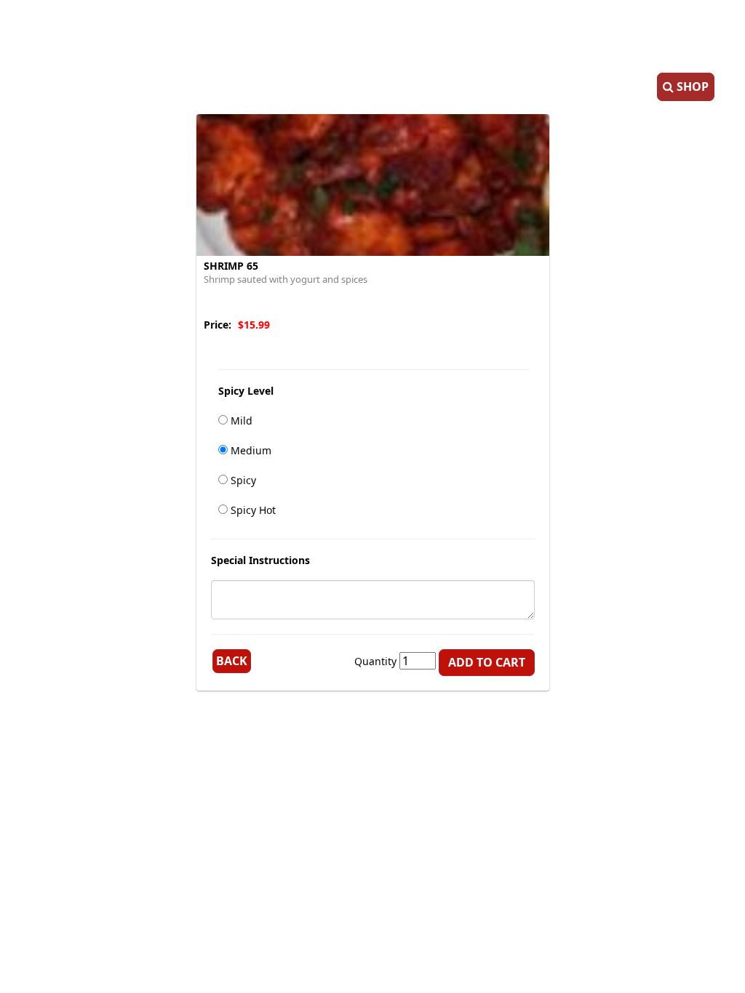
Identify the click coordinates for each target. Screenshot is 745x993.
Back (231, 661)
